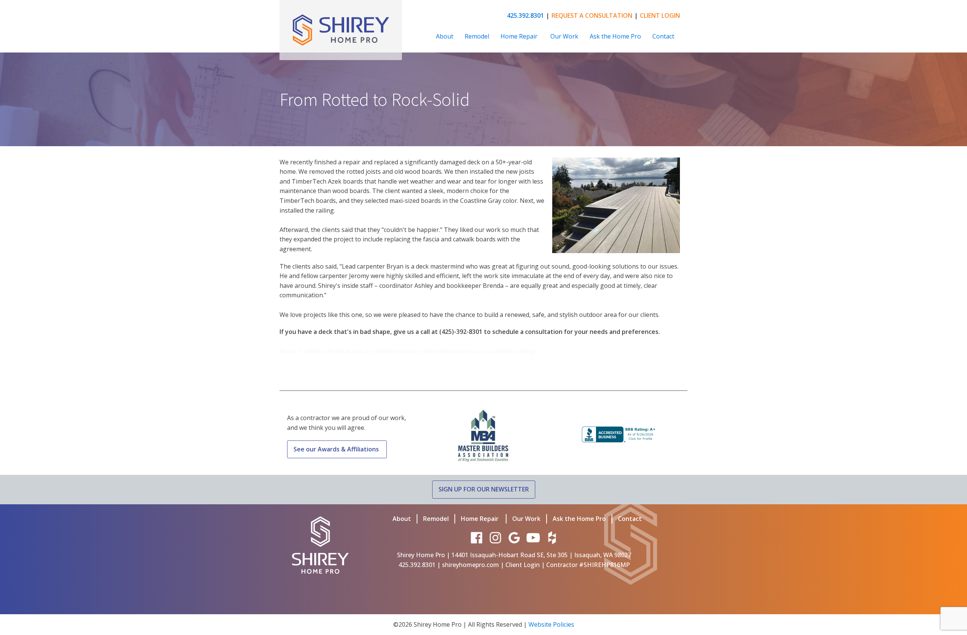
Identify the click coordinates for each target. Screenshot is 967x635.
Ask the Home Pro (615, 36)
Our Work (564, 36)
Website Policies (551, 624)
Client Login (522, 565)
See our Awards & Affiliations (336, 449)
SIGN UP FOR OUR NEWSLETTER (484, 489)
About (444, 36)
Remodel (477, 36)
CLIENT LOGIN (660, 15)
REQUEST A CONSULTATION (591, 15)
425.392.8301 (525, 15)
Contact (663, 36)
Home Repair (519, 36)
